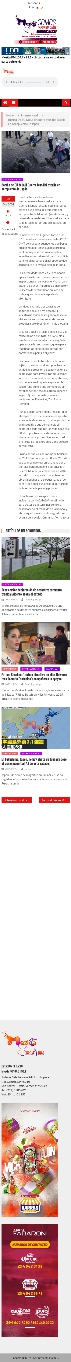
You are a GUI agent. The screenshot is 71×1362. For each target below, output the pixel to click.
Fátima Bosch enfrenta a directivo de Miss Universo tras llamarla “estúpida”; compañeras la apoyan (34, 677)
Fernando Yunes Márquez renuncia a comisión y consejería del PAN (56, 800)
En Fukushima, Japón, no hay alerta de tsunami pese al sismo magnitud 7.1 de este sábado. (34, 761)
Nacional (52, 669)
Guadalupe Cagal (33, 599)
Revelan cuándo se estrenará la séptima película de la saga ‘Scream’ (19, 800)
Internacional (12, 179)
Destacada (9, 669)
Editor (28, 769)
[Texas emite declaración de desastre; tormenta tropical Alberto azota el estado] (36, 558)
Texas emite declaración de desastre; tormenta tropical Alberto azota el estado (32, 592)
